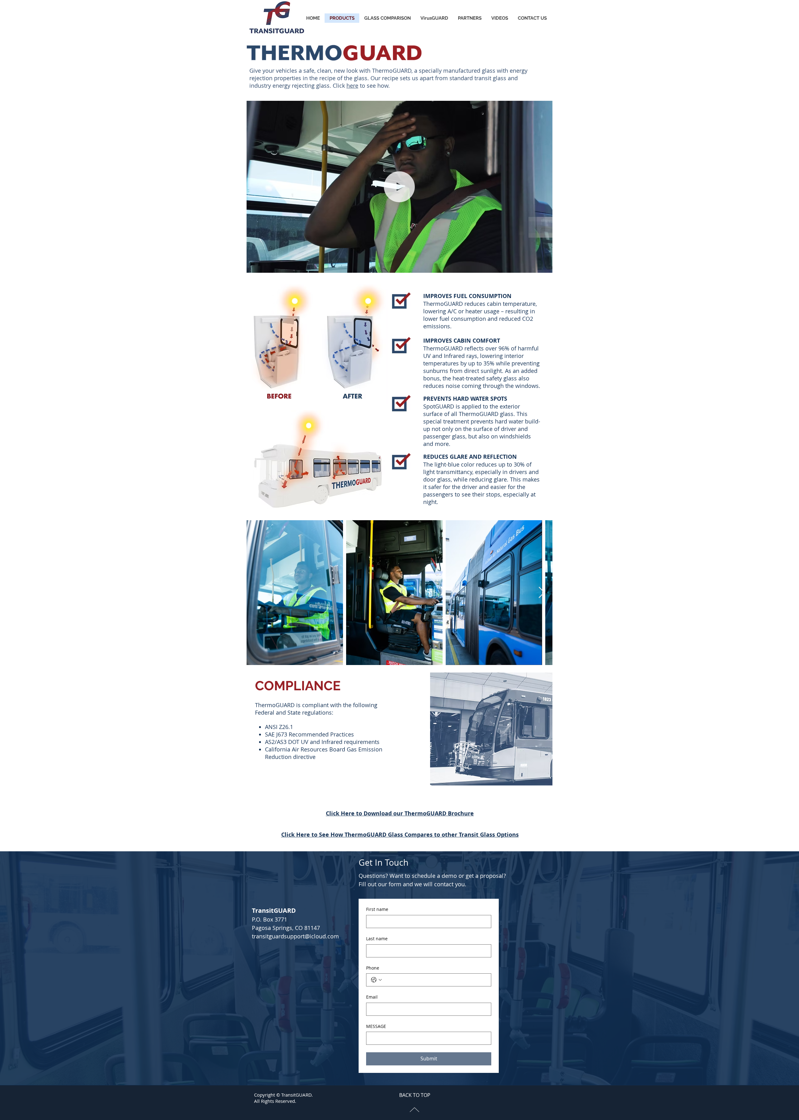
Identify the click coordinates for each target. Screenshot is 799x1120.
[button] (544, 266)
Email (372, 997)
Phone (372, 968)
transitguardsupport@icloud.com (295, 936)
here (352, 85)
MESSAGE (376, 1026)
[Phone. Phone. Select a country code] (376, 980)
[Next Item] (541, 593)
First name (377, 909)
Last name (377, 938)
